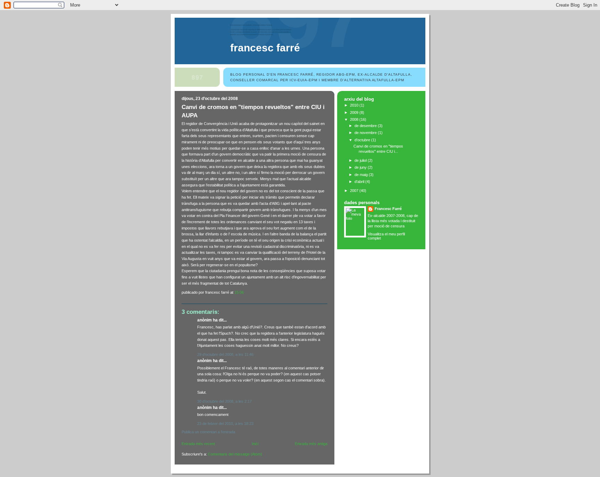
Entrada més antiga (311, 444)
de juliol (361, 160)
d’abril (360, 181)
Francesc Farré (265, 47)
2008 (354, 119)
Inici (255, 444)
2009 (354, 112)
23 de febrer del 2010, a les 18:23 (225, 423)
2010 (354, 105)
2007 (354, 191)
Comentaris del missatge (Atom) (235, 454)
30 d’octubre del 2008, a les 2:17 (224, 401)
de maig (362, 175)
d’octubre (363, 140)
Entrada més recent (198, 444)
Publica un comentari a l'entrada (208, 432)
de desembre (366, 126)
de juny (361, 167)
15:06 (239, 292)
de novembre (366, 133)
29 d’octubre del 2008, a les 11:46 (225, 354)
